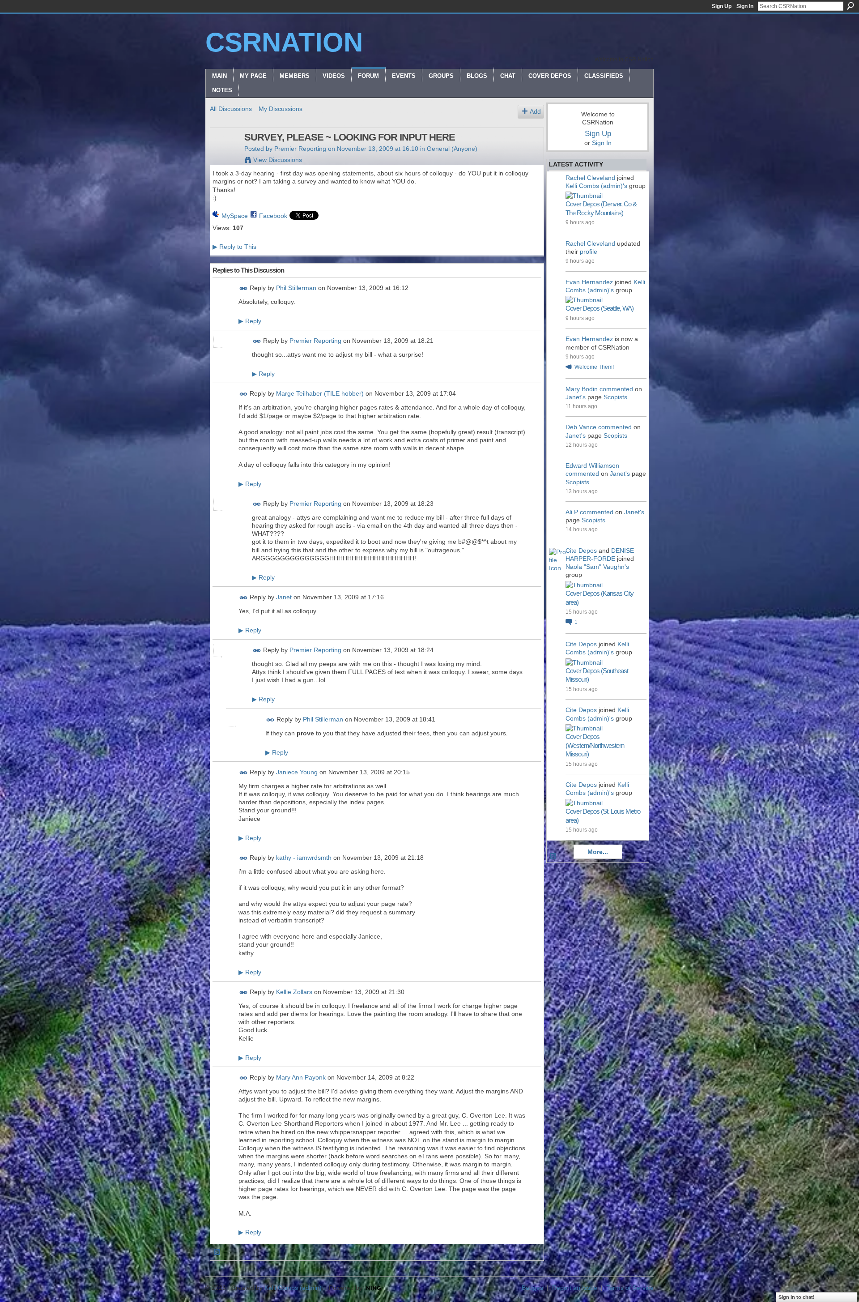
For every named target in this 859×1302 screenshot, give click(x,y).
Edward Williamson (592, 465)
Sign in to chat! (796, 1297)
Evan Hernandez (589, 282)
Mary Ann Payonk (301, 1077)
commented (616, 389)
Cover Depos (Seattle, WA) (600, 308)
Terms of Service (630, 1287)
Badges (532, 1287)
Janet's (576, 397)
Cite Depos (581, 550)
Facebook (273, 215)
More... (597, 851)
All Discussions (231, 108)
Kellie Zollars (294, 991)
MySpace (234, 215)
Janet (284, 597)
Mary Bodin (582, 389)
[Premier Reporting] (224, 156)
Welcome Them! (594, 367)
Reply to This (234, 246)
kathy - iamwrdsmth (304, 857)
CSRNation (284, 42)
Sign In (744, 6)
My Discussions (280, 108)
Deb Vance (581, 427)
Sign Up (721, 6)
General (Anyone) (452, 148)
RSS (217, 1252)
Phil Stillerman (296, 287)
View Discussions (277, 159)
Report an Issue (574, 1287)
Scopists (615, 397)
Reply (249, 320)
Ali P (572, 512)
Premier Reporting (300, 148)
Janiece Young (297, 772)
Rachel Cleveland (590, 177)
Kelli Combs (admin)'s (596, 185)
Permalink (243, 288)
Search (850, 6)
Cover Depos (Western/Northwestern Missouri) (595, 745)
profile (588, 251)
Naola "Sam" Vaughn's (597, 566)
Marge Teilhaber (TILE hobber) (320, 393)
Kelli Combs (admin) (293, 1287)
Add (535, 111)
